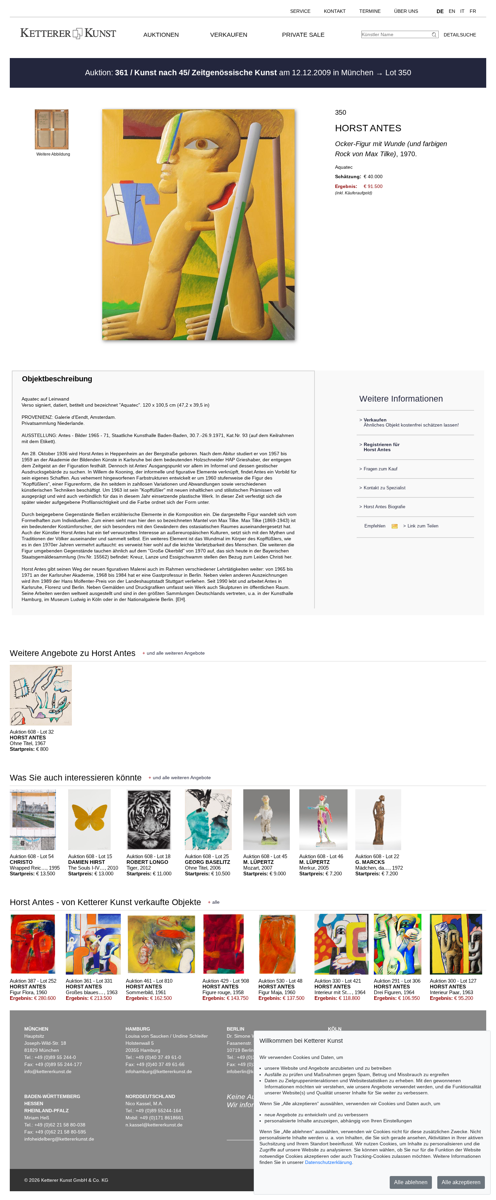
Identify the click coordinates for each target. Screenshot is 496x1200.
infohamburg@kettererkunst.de (159, 1071)
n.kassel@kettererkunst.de (154, 1124)
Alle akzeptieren (461, 1182)
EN (452, 11)
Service (300, 11)
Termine (370, 11)
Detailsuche (460, 34)
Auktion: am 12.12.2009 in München (230, 72)
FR (473, 11)
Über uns (406, 11)
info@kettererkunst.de (48, 1071)
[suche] (435, 34)
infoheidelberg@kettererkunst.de (59, 1139)
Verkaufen (228, 34)
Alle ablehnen (411, 1182)
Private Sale (303, 34)
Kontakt (335, 11)
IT (462, 11)
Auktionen (161, 34)
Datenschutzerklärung (328, 1162)
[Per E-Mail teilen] (392, 525)
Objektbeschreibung (57, 379)
